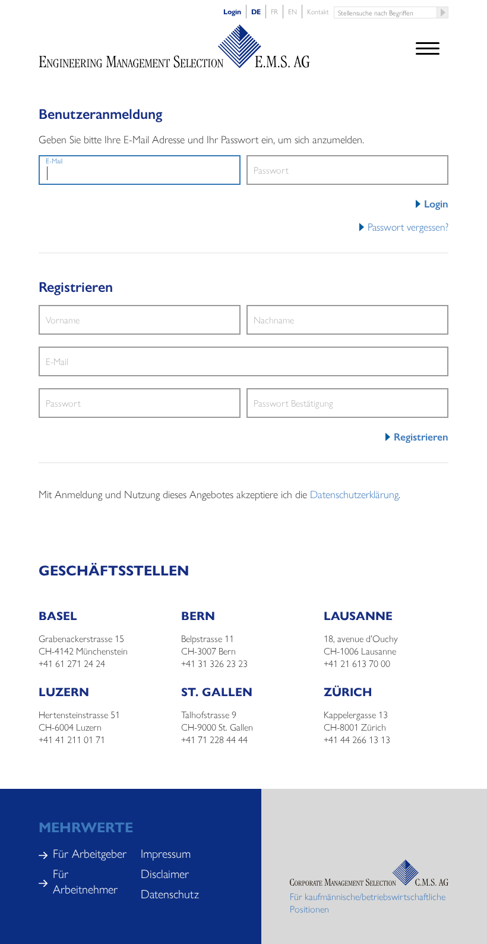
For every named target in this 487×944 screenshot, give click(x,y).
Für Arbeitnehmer (85, 880)
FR (274, 11)
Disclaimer (165, 873)
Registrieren (421, 436)
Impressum (166, 852)
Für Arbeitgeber (90, 852)
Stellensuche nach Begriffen (442, 12)
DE (256, 11)
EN (292, 11)
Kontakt (318, 11)
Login (232, 11)
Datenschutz (170, 893)
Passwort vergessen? (408, 226)
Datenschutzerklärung (354, 493)
